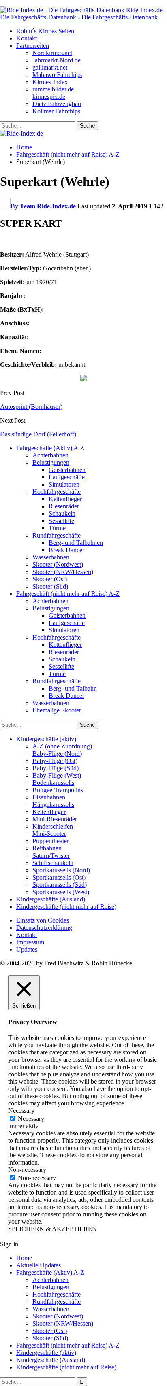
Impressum (30, 942)
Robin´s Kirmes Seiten (45, 31)
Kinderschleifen (52, 826)
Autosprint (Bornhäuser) (31, 406)
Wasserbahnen (50, 557)
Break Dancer (66, 549)
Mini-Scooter (49, 833)
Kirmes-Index (50, 82)
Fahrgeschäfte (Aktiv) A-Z (50, 447)
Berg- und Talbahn (73, 688)
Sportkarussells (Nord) (61, 870)
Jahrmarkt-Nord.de (56, 60)
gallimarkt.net (49, 67)
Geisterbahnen (67, 469)
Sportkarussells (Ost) (59, 877)
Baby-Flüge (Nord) (57, 753)
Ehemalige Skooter (56, 710)
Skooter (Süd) (50, 586)
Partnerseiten (32, 45)
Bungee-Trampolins (57, 790)
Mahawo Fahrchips (57, 74)
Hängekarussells (53, 804)
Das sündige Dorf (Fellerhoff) (38, 434)
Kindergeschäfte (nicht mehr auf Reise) (66, 906)
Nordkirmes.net (52, 52)
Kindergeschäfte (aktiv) (46, 739)
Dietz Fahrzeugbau (56, 103)
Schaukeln (62, 513)
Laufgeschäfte (67, 477)
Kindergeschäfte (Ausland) (50, 899)
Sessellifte (61, 520)
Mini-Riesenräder (54, 819)
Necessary (31, 1118)
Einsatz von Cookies (42, 920)
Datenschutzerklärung (44, 927)
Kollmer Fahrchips (56, 111)
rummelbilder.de (53, 89)
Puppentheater (50, 841)
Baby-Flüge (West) (56, 775)
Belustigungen (50, 462)
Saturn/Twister (51, 855)
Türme (57, 528)
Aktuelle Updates (38, 1265)
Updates (26, 949)
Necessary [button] (21, 1110)
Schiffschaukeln (52, 862)
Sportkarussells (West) (60, 892)
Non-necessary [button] (27, 1169)
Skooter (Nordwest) (57, 564)
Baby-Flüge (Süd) (55, 768)
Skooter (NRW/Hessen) (62, 571)
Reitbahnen (47, 848)
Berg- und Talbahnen (76, 542)
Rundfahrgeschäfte (56, 535)
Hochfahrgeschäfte (56, 491)
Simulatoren (64, 484)
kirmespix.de (48, 96)
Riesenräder (64, 506)
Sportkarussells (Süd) (59, 884)
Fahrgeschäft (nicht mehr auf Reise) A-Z (68, 593)
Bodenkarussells (53, 782)
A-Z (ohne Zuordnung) (62, 746)
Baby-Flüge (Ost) (54, 760)
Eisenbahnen (48, 797)
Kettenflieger (65, 498)
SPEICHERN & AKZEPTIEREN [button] (52, 1228)
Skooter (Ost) (49, 579)
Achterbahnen (50, 455)
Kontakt (26, 38)
